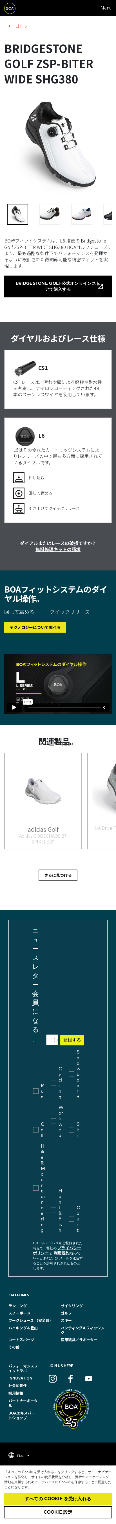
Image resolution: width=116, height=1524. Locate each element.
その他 (13, 1347)
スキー (66, 1320)
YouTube (88, 1378)
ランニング (17, 1305)
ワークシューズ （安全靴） (30, 1320)
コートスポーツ (21, 1339)
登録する (72, 1040)
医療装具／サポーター (79, 1339)
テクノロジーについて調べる (35, 627)
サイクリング (72, 1305)
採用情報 (15, 1393)
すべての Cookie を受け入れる (58, 1499)
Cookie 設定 (58, 1512)
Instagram (52, 1378)
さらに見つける (58, 875)
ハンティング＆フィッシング (82, 1330)
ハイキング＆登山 (23, 1327)
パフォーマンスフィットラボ (23, 1368)
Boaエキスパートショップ (21, 1415)
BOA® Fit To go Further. (16, 7)
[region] (58, 1494)
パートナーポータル (23, 1403)
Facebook (70, 1378)
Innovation (20, 1378)
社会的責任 (17, 1385)
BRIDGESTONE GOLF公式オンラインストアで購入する (58, 286)
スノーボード (19, 1313)
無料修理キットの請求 (58, 549)
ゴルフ (21, 26)
